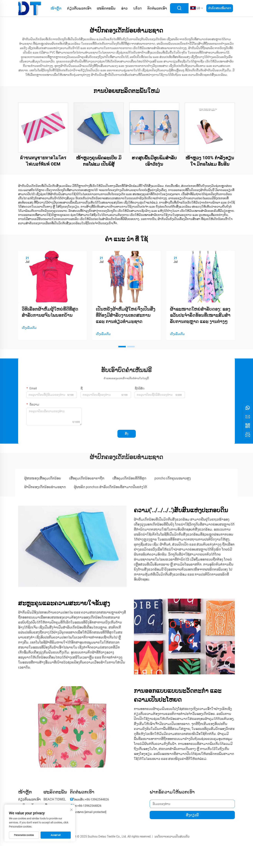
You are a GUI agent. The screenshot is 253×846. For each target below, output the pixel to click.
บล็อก (137, 8)
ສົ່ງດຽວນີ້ (192, 815)
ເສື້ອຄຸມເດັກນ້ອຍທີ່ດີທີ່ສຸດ (129, 478)
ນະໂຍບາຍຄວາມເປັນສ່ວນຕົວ (171, 836)
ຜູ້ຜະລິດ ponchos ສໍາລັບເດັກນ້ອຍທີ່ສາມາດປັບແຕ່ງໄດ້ (110, 487)
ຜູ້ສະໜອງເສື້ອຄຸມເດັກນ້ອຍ (42, 478)
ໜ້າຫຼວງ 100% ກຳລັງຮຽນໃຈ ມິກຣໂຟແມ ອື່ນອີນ (210, 161)
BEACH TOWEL (55, 799)
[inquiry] (247, 434)
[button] (122, 346)
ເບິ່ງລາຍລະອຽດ (43, 127)
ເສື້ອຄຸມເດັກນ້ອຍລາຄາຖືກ (86, 478)
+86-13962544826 (97, 799)
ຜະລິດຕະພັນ (106, 8)
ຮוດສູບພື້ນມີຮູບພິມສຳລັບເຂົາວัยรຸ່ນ (154, 161)
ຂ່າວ (124, 8)
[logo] (30, 8)
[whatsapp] (247, 407)
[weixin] (247, 425)
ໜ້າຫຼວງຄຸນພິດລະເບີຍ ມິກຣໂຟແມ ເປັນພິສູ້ (98, 161)
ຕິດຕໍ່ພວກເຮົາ (157, 8)
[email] (247, 416)
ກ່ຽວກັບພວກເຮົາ (79, 8)
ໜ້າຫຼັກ (56, 8)
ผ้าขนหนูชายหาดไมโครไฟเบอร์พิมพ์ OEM (43, 161)
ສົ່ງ (126, 433)
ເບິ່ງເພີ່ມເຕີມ (29, 328)
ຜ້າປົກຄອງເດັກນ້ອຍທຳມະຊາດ (45, 487)
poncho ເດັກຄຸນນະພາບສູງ (172, 478)
